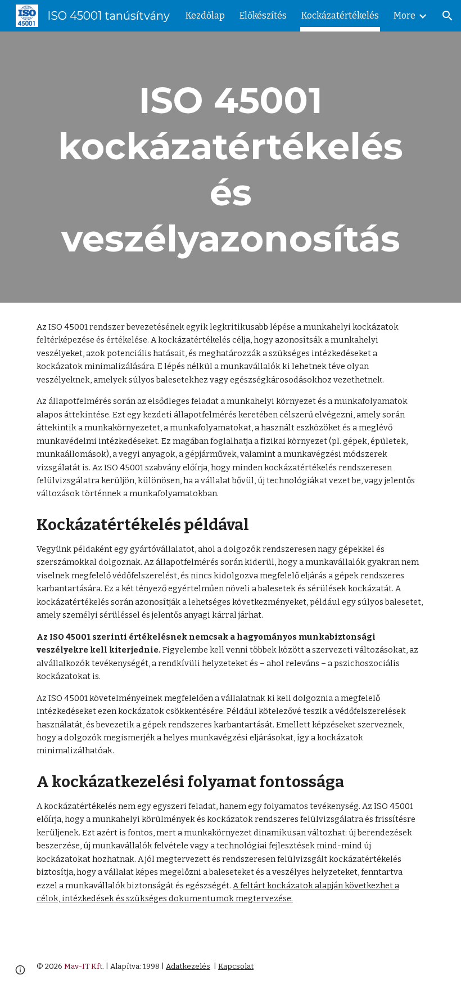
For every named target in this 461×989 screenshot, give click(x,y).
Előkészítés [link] (263, 15)
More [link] (404, 15)
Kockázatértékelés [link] (340, 15)
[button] (447, 15)
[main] (230, 167)
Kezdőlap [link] (205, 15)
